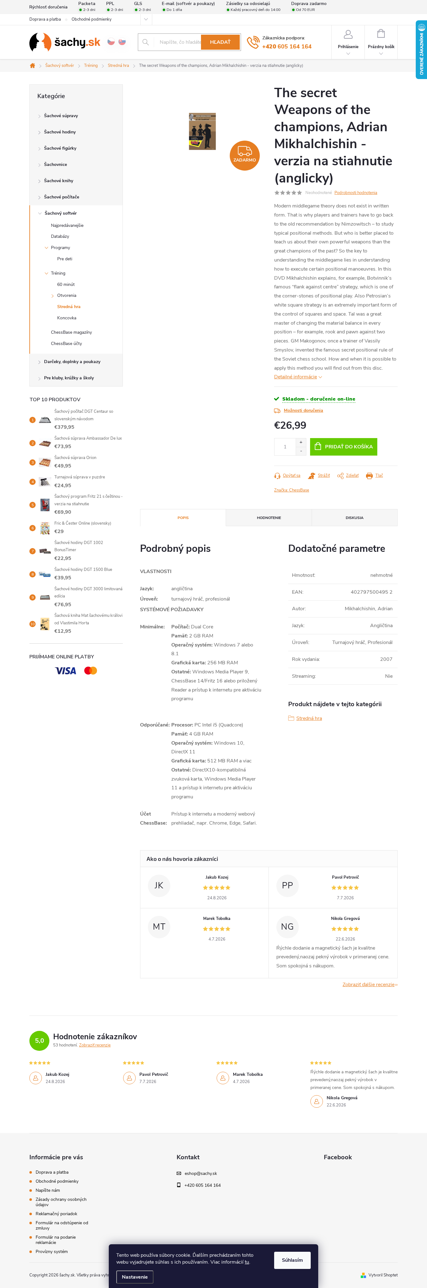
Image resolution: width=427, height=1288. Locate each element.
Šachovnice (55, 164)
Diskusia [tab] (355, 517)
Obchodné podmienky (92, 19)
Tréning (58, 273)
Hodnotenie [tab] (269, 517)
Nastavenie (135, 1277)
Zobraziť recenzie (95, 1045)
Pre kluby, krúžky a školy (69, 378)
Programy (60, 248)
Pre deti (64, 259)
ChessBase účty (66, 344)
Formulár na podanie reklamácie (56, 1240)
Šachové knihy (58, 181)
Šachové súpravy (61, 116)
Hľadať (220, 42)
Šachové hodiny (60, 132)
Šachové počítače (61, 197)
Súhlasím (292, 1260)
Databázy (60, 236)
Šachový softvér (61, 213)
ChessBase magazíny (71, 332)
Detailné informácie (295, 376)
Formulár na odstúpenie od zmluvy (62, 1225)
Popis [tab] (183, 517)
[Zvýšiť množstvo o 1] (301, 442)
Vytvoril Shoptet (383, 1275)
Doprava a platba (45, 19)
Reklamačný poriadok (56, 1214)
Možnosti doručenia (303, 410)
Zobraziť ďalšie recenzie (368, 984)
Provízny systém (52, 1252)
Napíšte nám (48, 1190)
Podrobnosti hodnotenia (355, 192)
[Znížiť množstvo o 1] (301, 451)
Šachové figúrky (60, 148)
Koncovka (66, 318)
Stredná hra (69, 307)
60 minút (66, 284)
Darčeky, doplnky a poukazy (72, 362)
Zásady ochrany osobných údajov (61, 1202)
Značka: (291, 490)
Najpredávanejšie (67, 225)
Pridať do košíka (349, 446)
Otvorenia (66, 295)
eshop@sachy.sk (201, 1173)
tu (247, 1262)
